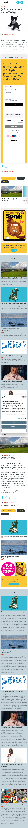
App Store (14, 250)
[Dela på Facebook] (2, 166)
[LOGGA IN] (21, 2)
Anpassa (13, 426)
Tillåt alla (14, 422)
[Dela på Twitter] (6, 166)
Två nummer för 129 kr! (14, 584)
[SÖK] (25, 2)
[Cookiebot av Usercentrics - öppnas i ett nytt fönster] (21, 397)
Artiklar (3, 6)
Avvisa (14, 430)
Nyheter (5, 181)
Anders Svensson (9, 34)
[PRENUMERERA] (18, 2)
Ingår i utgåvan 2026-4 (8, 510)
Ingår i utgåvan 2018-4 (8, 178)
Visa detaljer (21, 418)
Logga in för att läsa (18, 57)
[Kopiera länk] (9, 166)
